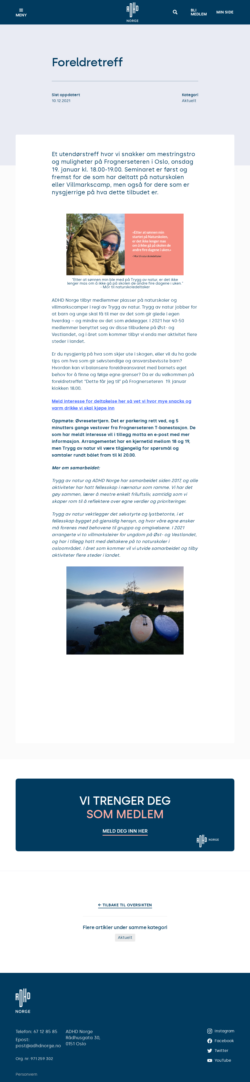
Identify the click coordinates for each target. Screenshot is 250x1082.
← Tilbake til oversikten (125, 905)
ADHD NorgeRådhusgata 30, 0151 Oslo (83, 1038)
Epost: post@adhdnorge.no (38, 1042)
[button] (21, 12)
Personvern (26, 1074)
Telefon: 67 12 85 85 (36, 1031)
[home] (132, 12)
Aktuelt (189, 101)
